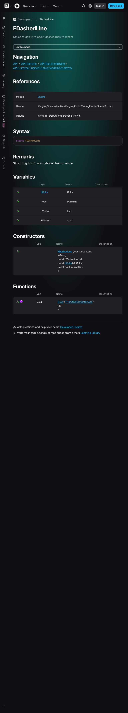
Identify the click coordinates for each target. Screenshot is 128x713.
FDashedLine (65, 251)
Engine (42, 96)
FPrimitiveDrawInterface (79, 301)
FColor (44, 192)
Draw (61, 301)
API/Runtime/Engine (52, 63)
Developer (24, 19)
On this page (23, 47)
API (15, 63)
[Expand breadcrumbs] (34, 19)
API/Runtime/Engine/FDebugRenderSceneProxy (42, 68)
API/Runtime (29, 63)
